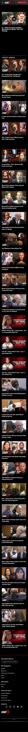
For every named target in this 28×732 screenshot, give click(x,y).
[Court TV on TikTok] (21, 707)
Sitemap (3, 668)
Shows (2, 675)
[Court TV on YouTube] (18, 707)
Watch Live (22, 2)
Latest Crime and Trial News (7, 673)
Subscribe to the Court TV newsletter (9, 661)
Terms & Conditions (5, 693)
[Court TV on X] (14, 707)
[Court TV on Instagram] (10, 707)
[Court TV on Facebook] (7, 707)
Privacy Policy (4, 695)
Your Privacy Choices (6, 700)
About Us (3, 684)
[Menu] (2, 2)
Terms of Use (4, 698)
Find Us (3, 678)
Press (2, 686)
